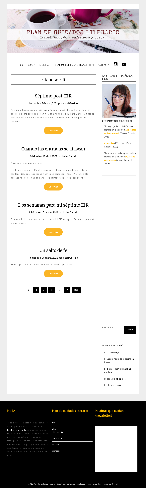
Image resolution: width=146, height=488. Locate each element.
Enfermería (58, 432)
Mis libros (43, 65)
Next (76, 290)
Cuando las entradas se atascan (53, 149)
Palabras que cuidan (17, 430)
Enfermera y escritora (112, 120)
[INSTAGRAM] (115, 64)
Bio (21, 65)
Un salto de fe (53, 250)
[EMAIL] (124, 64)
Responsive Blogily (95, 484)
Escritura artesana (112, 385)
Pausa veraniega (111, 352)
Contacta (103, 65)
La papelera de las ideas (115, 378)
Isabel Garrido (70, 103)
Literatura (57, 438)
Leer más (53, 130)
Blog (30, 65)
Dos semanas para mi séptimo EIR (53, 205)
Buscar (130, 329)
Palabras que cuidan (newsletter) (74, 65)
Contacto (56, 451)
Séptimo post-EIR (53, 96)
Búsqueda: (107, 327)
